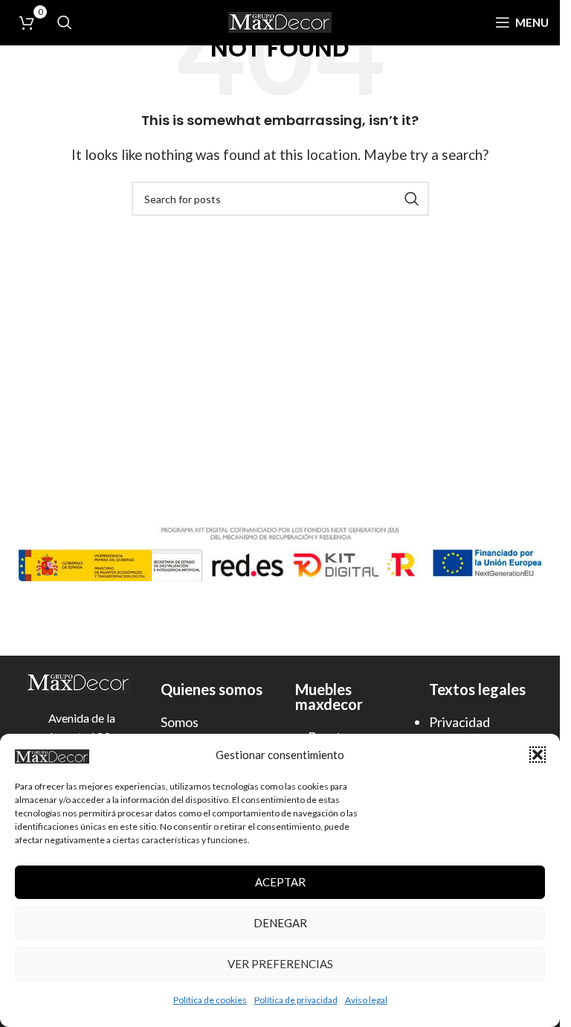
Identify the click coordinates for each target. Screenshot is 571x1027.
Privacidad (459, 722)
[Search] (65, 22)
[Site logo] (280, 20)
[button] (537, 754)
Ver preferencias (280, 963)
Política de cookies (210, 999)
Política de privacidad (296, 999)
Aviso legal (366, 999)
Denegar (280, 923)
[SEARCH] (412, 199)
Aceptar (280, 882)
